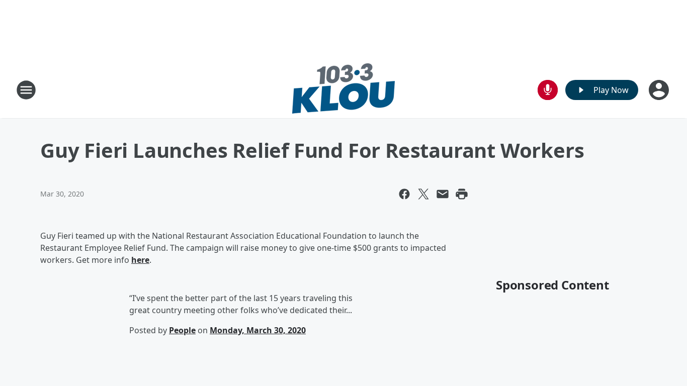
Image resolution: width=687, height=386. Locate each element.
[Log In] (660, 90)
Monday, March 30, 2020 (258, 330)
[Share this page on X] (423, 194)
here (140, 259)
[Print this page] (462, 194)
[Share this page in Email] (443, 194)
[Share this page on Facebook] (404, 194)
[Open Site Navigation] (26, 90)
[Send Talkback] (548, 90)
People (182, 330)
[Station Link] (343, 89)
